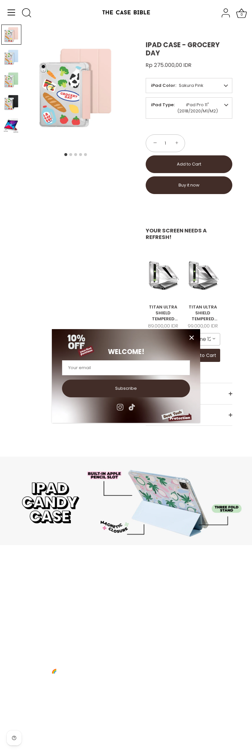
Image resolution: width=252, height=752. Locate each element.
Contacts (36, 601)
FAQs (138, 593)
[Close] (191, 337)
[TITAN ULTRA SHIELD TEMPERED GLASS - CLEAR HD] (163, 275)
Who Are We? (40, 593)
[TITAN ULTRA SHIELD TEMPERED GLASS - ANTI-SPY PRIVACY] (203, 275)
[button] (11, 35)
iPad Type (162, 105)
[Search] (26, 13)
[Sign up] (116, 689)
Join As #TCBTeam (46, 610)
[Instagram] (120, 407)
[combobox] (203, 339)
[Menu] (11, 12)
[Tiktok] (132, 407)
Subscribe (126, 388)
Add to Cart (189, 164)
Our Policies (39, 618)
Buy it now (189, 185)
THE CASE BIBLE (54, 733)
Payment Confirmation (156, 601)
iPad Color (163, 85)
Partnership (145, 610)
